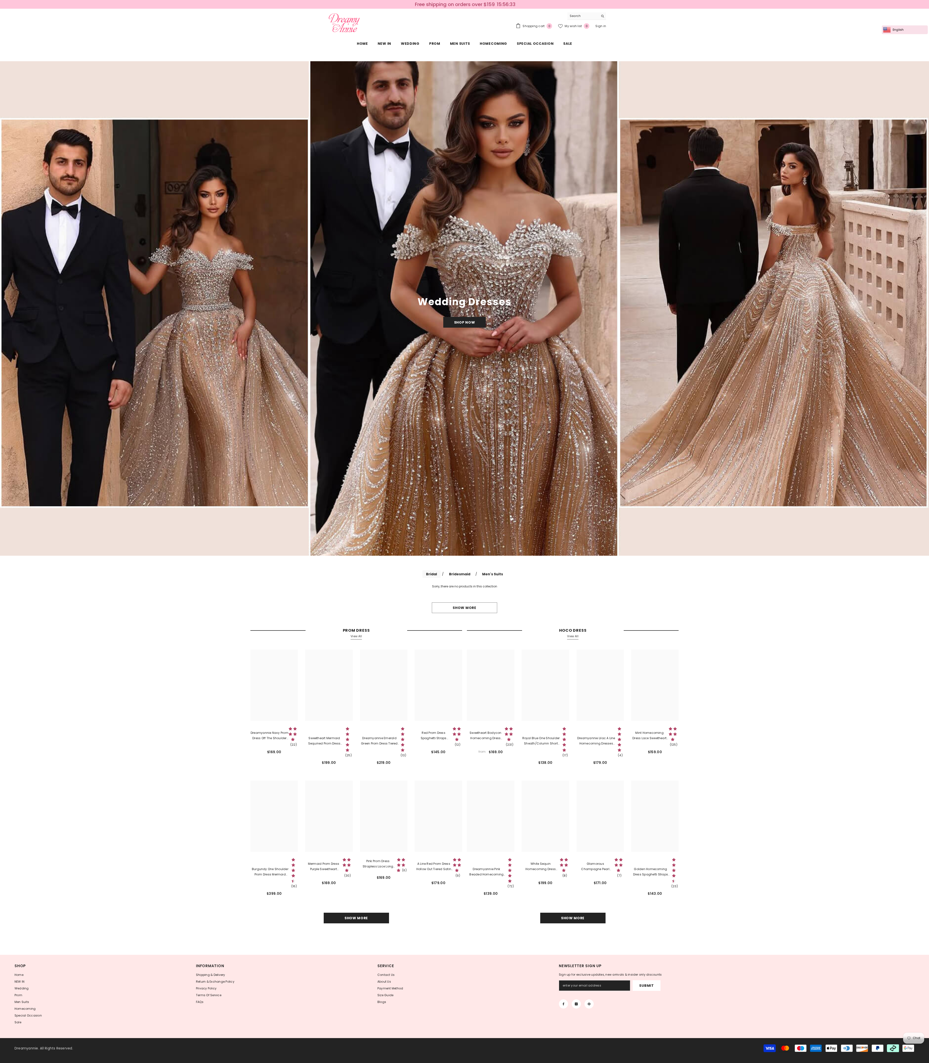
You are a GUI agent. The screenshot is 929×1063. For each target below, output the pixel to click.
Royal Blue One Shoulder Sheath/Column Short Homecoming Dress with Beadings (541, 741)
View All (356, 636)
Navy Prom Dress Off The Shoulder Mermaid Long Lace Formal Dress (269, 736)
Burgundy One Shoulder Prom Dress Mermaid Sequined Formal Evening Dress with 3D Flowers (270, 872)
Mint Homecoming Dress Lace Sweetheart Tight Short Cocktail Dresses (649, 736)
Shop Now (464, 322)
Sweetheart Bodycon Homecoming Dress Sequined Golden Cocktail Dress (485, 736)
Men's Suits (492, 574)
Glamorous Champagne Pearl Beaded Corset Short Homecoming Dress (595, 867)
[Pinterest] (589, 1004)
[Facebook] (563, 1004)
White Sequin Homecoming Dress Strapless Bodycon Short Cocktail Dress (541, 867)
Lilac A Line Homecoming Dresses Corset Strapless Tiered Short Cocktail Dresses (596, 741)
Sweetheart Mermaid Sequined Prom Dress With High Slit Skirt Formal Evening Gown (324, 741)
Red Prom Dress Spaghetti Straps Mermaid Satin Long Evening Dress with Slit (434, 736)
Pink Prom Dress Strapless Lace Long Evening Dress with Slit (378, 864)
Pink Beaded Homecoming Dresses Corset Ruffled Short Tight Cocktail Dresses (486, 872)
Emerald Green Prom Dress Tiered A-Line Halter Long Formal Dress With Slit (379, 741)
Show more (464, 607)
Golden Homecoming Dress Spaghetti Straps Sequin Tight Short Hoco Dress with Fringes (650, 872)
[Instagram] (576, 1004)
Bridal (431, 574)
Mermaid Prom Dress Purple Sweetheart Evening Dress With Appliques (323, 867)
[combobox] (583, 16)
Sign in (600, 26)
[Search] (586, 16)
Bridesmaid (459, 574)
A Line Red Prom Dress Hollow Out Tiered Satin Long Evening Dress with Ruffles (433, 867)
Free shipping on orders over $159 (455, 4)
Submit (646, 985)
